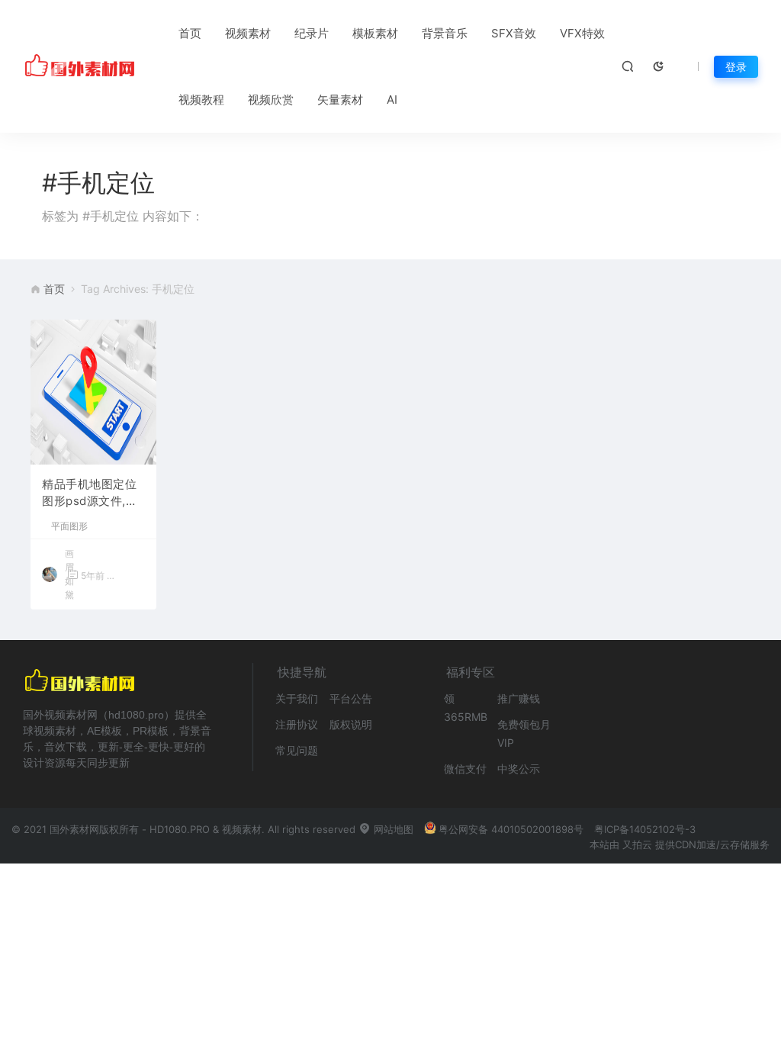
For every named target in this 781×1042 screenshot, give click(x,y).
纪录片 (311, 33)
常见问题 (296, 750)
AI (392, 99)
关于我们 (296, 698)
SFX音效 (513, 33)
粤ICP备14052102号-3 (645, 829)
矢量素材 (340, 99)
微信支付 (465, 768)
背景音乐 (445, 33)
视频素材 (248, 33)
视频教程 (201, 99)
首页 (189, 33)
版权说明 (350, 724)
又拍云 (637, 844)
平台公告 (350, 698)
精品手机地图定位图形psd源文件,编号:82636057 (89, 493)
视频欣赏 (271, 99)
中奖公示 (518, 768)
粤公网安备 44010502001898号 (511, 829)
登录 (736, 66)
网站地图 (392, 829)
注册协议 (296, 724)
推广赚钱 (518, 698)
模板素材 (375, 33)
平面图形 (69, 526)
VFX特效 (582, 33)
